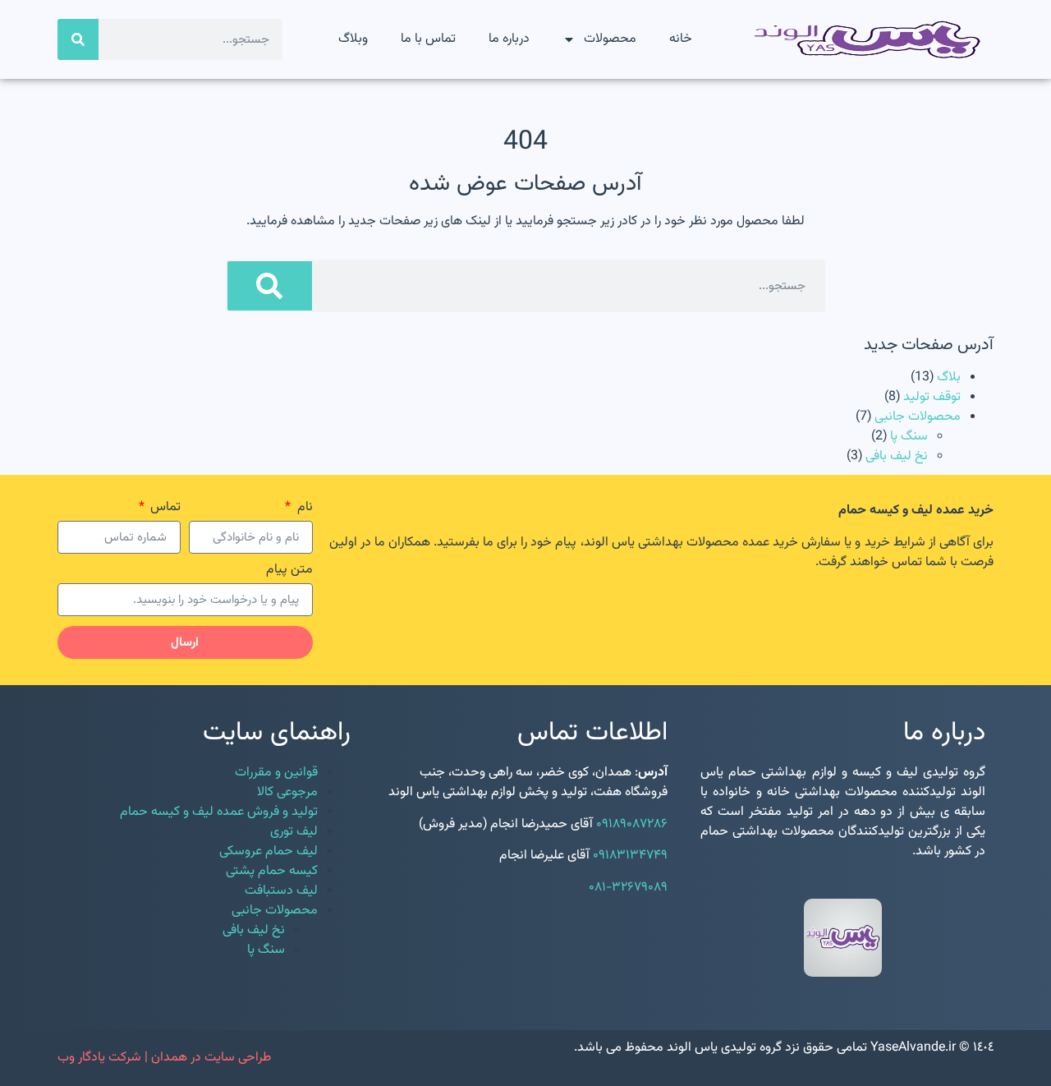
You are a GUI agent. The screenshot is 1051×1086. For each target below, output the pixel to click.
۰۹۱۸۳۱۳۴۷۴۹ (630, 855)
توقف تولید (932, 397)
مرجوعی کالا (287, 792)
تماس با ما (428, 39)
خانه (680, 39)
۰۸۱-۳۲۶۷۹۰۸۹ (628, 887)
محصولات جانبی (917, 417)
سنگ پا (909, 436)
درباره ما (509, 39)
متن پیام (289, 572)
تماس (164, 509)
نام (303, 509)
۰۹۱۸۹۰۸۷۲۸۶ (632, 824)
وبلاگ (353, 39)
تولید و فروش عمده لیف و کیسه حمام (219, 812)
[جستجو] (78, 39)
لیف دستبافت (281, 891)
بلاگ (949, 377)
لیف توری (294, 831)
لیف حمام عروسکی (268, 851)
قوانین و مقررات (276, 772)
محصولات (610, 39)
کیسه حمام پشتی (272, 871)
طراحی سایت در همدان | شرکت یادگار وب (164, 1057)
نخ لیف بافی (896, 456)
